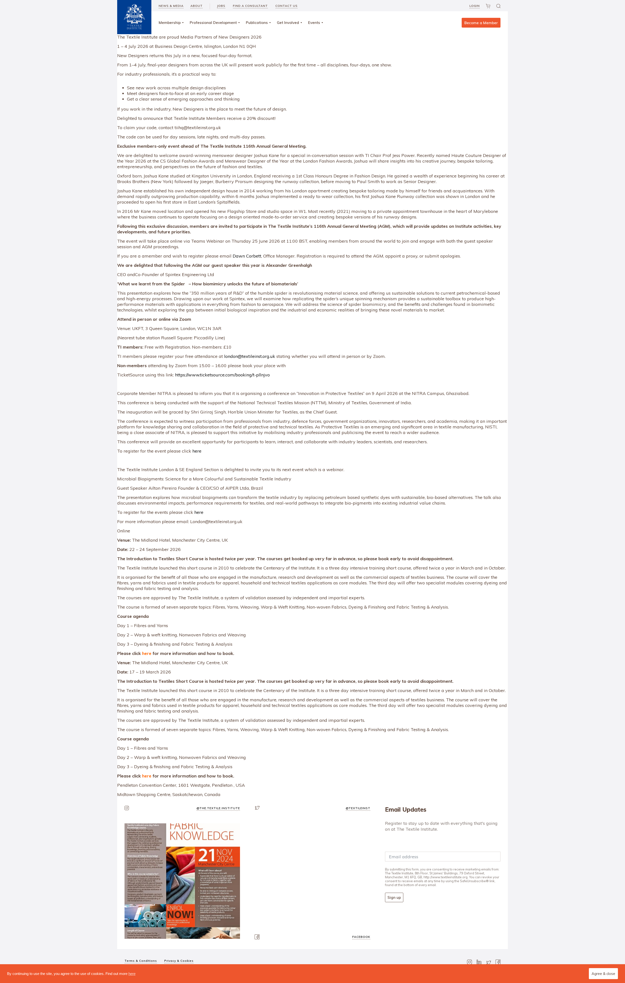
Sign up (394, 897)
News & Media (171, 6)
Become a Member (481, 23)
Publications (257, 22)
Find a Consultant (250, 6)
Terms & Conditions (141, 960)
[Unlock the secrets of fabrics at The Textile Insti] (182, 881)
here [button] (131, 974)
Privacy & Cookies (179, 960)
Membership (170, 22)
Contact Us (286, 6)
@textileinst (358, 808)
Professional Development (213, 22)
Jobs (221, 6)
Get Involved (288, 22)
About (196, 6)
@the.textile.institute (218, 808)
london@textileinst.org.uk (249, 356)
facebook (361, 937)
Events (314, 22)
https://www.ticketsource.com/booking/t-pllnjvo (222, 375)
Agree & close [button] (603, 973)
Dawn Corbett (247, 256)
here (196, 451)
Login (474, 6)
